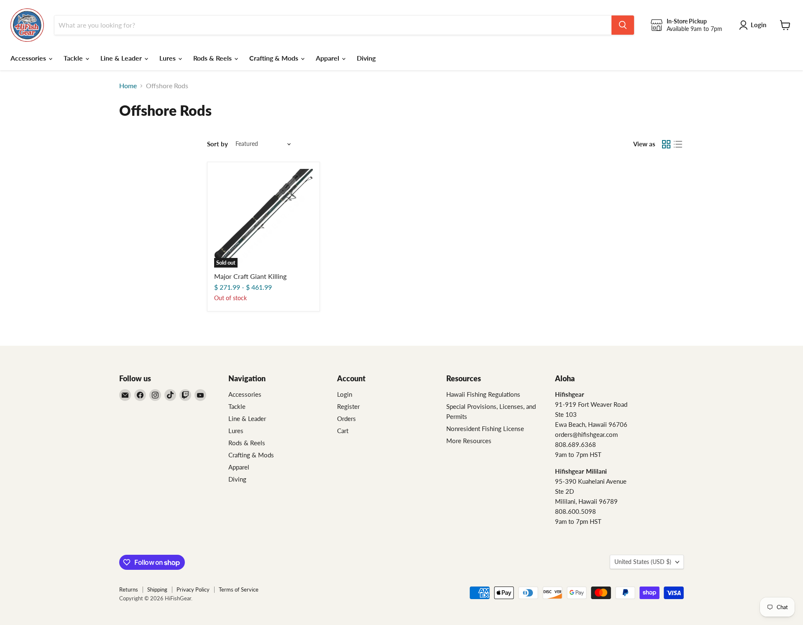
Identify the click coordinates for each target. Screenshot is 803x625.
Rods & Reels (213, 58)
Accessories (29, 58)
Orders (346, 418)
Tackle (74, 58)
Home (128, 85)
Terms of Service (238, 589)
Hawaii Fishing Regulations (483, 394)
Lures (168, 58)
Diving (366, 58)
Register (348, 406)
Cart (342, 430)
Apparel (328, 58)
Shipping (157, 589)
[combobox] (332, 25)
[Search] (622, 25)
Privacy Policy (193, 589)
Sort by (217, 144)
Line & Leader (121, 58)
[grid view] (666, 144)
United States (642, 561)
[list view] (678, 144)
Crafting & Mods (274, 58)
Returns (128, 589)
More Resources (468, 440)
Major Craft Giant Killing (250, 276)
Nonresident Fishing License (485, 428)
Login (344, 394)
